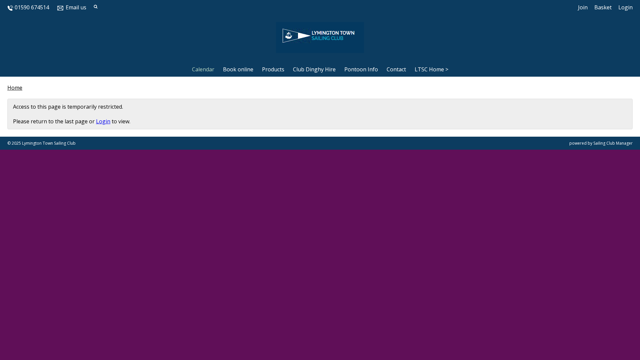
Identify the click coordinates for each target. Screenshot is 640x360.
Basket (603, 7)
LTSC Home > (431, 69)
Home (14, 87)
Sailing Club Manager (613, 143)
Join (583, 7)
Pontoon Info (361, 69)
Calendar (203, 69)
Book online (238, 69)
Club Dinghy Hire (314, 69)
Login (625, 7)
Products (273, 69)
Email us (76, 7)
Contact (396, 69)
